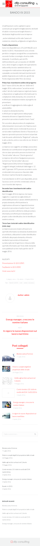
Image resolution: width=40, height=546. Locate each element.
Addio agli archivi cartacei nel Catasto (24, 379)
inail (21, 282)
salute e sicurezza (29, 282)
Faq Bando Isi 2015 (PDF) (11, 267)
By (20, 279)
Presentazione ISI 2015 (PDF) (13, 263)
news (14, 279)
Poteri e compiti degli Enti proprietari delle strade (21, 368)
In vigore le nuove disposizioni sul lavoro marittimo (24, 415)
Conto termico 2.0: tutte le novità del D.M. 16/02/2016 (27, 390)
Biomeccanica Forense (25, 354)
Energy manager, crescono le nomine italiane (23, 403)
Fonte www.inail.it (8, 271)
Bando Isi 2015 (14, 282)
